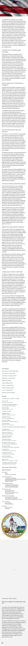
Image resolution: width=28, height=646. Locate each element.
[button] (1, 2)
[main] (14, 8)
